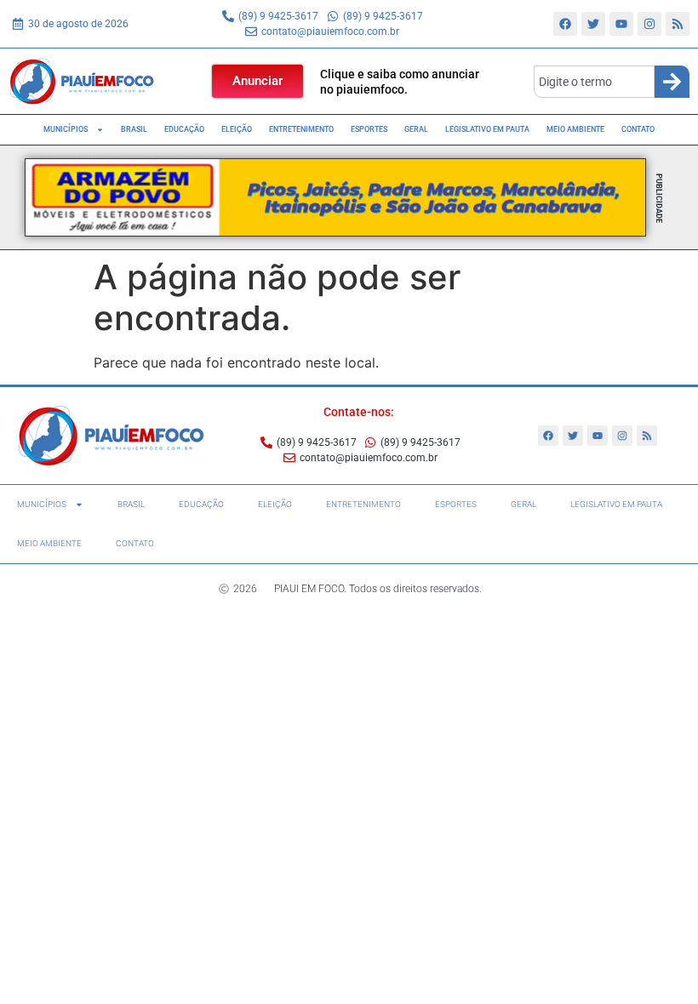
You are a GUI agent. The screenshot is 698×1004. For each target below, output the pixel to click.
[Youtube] (621, 24)
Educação (184, 129)
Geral (416, 129)
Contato (638, 129)
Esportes (369, 129)
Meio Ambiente (575, 129)
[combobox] (594, 82)
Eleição (236, 129)
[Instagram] (649, 24)
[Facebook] (565, 24)
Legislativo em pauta (487, 129)
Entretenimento (301, 129)
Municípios (65, 129)
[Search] (672, 82)
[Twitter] (593, 24)
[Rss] (677, 24)
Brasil (134, 129)
